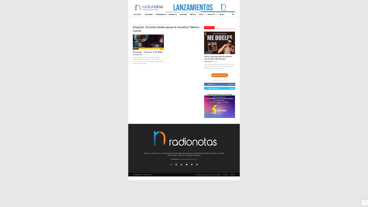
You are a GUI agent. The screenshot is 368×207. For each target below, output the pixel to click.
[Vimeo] (192, 165)
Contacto (211, 14)
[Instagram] (176, 165)
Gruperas (135, 49)
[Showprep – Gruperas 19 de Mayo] (148, 42)
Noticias (137, 14)
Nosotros (232, 175)
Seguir (232, 88)
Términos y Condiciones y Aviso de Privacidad (208, 175)
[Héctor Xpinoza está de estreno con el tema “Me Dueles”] (219, 43)
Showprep (183, 14)
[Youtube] (197, 165)
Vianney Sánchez (138, 54)
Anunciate (173, 14)
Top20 (201, 14)
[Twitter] (187, 165)
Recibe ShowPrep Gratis (219, 75)
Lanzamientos (160, 14)
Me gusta (231, 84)
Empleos (193, 14)
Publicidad (225, 175)
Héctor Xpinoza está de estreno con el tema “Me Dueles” (218, 57)
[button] (233, 14)
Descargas (149, 14)
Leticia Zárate (208, 61)
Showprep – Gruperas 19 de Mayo (148, 52)
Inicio (134, 24)
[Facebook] (171, 165)
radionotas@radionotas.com (188, 159)
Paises (221, 14)
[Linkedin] (181, 165)
